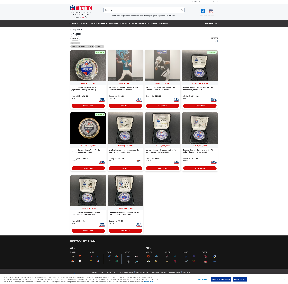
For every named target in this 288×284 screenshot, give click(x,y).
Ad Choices (186, 272)
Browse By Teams (98, 23)
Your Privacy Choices (158, 272)
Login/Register (210, 23)
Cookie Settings (174, 272)
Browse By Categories (118, 23)
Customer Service (204, 2)
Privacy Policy (111, 272)
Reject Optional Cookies (221, 279)
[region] (144, 279)
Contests (163, 23)
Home (72, 30)
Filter (74, 38)
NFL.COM (194, 2)
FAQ (102, 272)
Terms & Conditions (126, 272)
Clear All (99, 46)
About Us (215, 2)
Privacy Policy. (148, 282)
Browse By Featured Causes (144, 23)
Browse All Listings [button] (78, 23)
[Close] (284, 279)
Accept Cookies (239, 279)
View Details (88, 106)
